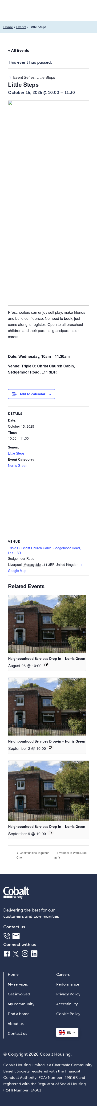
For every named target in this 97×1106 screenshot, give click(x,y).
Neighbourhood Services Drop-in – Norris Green (46, 658)
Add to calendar (32, 394)
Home (8, 27)
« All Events (18, 50)
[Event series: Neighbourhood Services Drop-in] (46, 664)
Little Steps (16, 453)
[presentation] (47, 624)
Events (21, 27)
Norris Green (17, 465)
